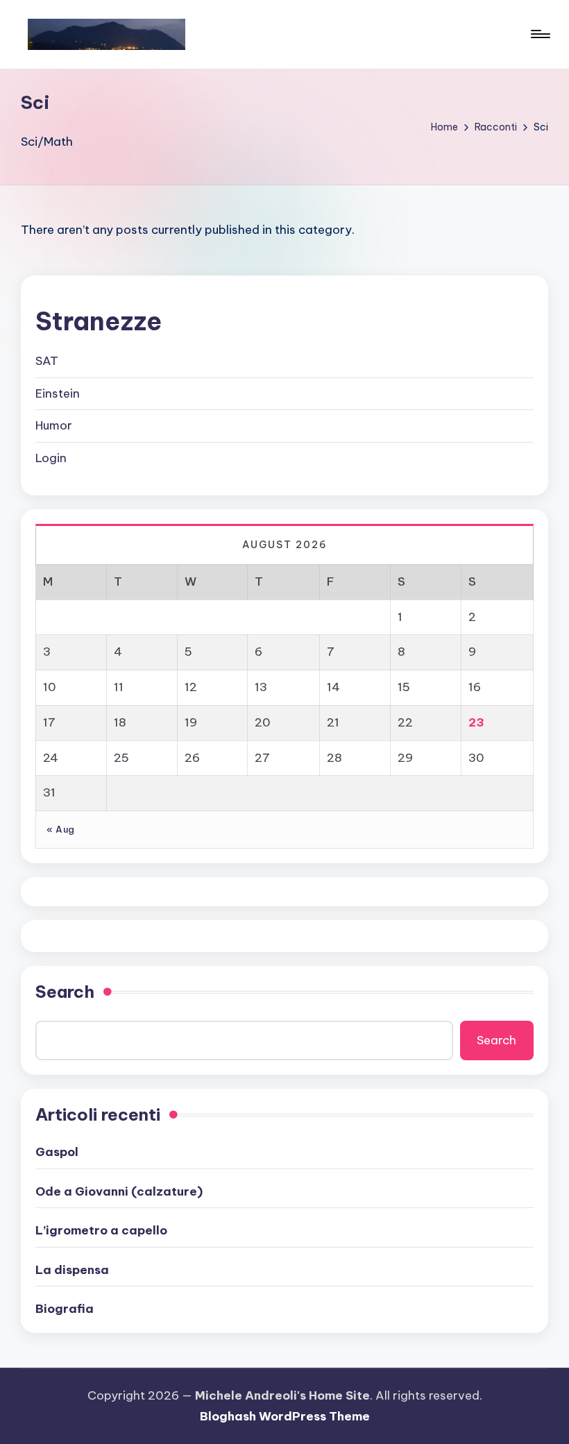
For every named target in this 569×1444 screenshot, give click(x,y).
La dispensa (72, 1269)
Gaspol (56, 1152)
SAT (46, 360)
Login (51, 458)
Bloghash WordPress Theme (285, 1416)
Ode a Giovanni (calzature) (119, 1191)
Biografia (64, 1308)
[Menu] (539, 34)
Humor (53, 425)
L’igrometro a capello (101, 1230)
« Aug (60, 829)
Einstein (57, 393)
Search (64, 991)
